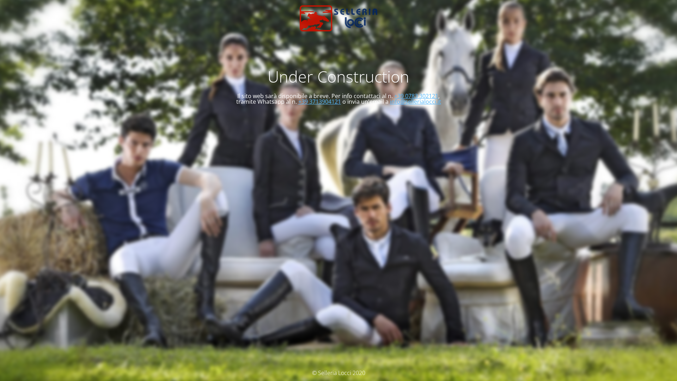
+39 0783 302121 (416, 96)
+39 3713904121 (319, 101)
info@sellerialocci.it (415, 101)
